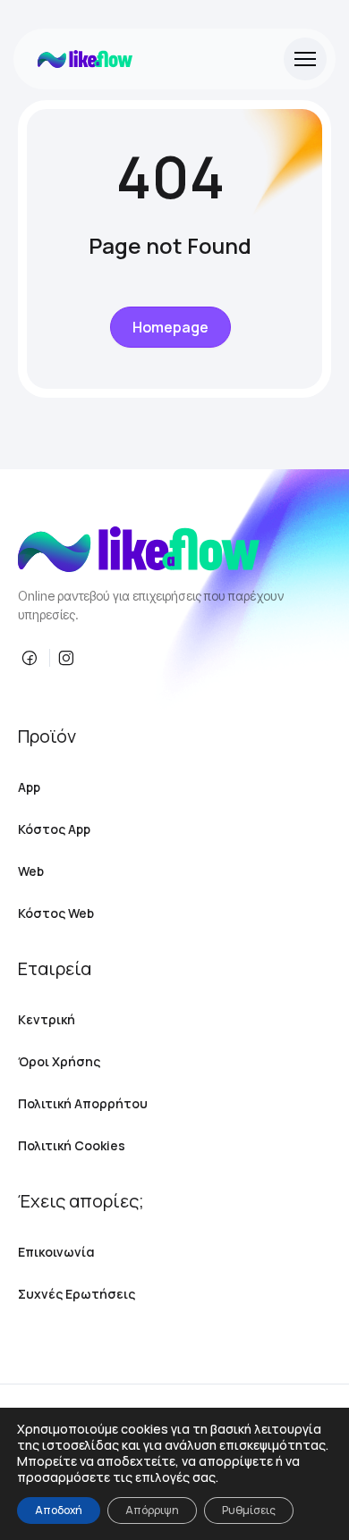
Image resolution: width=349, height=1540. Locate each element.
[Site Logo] (85, 59)
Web (31, 871)
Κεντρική (46, 1019)
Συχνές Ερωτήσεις (76, 1293)
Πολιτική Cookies (71, 1145)
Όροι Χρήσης (59, 1061)
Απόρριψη (152, 1510)
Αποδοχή (58, 1510)
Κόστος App (54, 828)
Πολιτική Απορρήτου (83, 1103)
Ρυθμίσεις (249, 1510)
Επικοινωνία (56, 1251)
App (29, 786)
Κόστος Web (56, 913)
